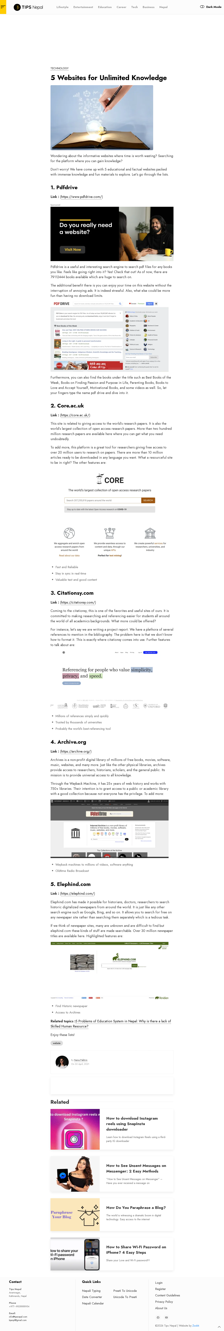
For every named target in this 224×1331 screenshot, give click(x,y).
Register (160, 1289)
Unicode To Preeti (125, 1297)
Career (121, 7)
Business (148, 7)
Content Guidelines (167, 1295)
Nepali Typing (91, 1290)
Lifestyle (63, 7)
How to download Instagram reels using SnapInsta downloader (132, 1123)
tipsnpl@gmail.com (18, 1320)
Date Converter (92, 1297)
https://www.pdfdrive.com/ (81, 196)
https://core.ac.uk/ (75, 415)
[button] (219, 1327)
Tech (134, 7)
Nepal (163, 7)
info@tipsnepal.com (18, 1316)
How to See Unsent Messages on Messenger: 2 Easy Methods (136, 1168)
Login (159, 1282)
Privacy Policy (164, 1301)
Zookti (195, 1326)
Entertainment (83, 7)
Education (105, 7)
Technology (60, 68)
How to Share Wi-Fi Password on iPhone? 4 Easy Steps (136, 1249)
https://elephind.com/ (77, 893)
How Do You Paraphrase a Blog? (136, 1207)
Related (60, 1102)
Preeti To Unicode (125, 1290)
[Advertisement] (112, 39)
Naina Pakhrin (80, 1060)
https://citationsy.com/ (78, 602)
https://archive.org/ (76, 751)
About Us (161, 1308)
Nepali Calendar (93, 1303)
